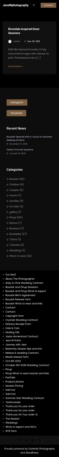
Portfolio (10, 377)
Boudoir (13, 179)
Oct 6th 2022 (13, 361)
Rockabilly (15, 234)
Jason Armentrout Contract (21, 336)
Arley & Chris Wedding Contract (24, 283)
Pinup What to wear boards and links (27, 373)
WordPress (32, 452)
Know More (14, 66)
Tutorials (14, 245)
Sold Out (10, 394)
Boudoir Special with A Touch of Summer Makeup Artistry (29, 138)
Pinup (12, 217)
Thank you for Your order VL (21, 414)
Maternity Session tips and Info (23, 348)
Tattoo (13, 239)
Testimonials (13, 402)
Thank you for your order (20, 406)
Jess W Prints (13, 340)
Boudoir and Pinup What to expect (25, 291)
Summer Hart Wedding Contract (24, 398)
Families (14, 201)
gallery (13, 212)
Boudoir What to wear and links (23, 303)
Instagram (17, 102)
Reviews (14, 228)
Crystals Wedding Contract (21, 320)
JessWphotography (16, 5)
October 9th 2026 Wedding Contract (27, 365)
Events (13, 195)
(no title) (10, 274)
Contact (48, 5)
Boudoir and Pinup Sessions (21, 287)
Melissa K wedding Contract (22, 353)
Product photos (14, 381)
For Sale (14, 206)
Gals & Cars (12, 328)
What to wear (17, 256)
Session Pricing (14, 385)
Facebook (16, 113)
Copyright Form (14, 316)
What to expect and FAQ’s (20, 427)
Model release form (17, 357)
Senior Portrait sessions (20, 149)
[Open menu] (33, 5)
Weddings (15, 250)
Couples (14, 190)
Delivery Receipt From (18, 324)
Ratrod (13, 223)
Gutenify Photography (41, 448)
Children (14, 184)
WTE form (11, 431)
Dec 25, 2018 (34, 41)
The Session (12, 418)
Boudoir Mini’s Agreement (20, 295)
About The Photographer (20, 278)
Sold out (10, 389)
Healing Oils (12, 332)
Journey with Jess (15, 344)
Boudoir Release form (18, 299)
